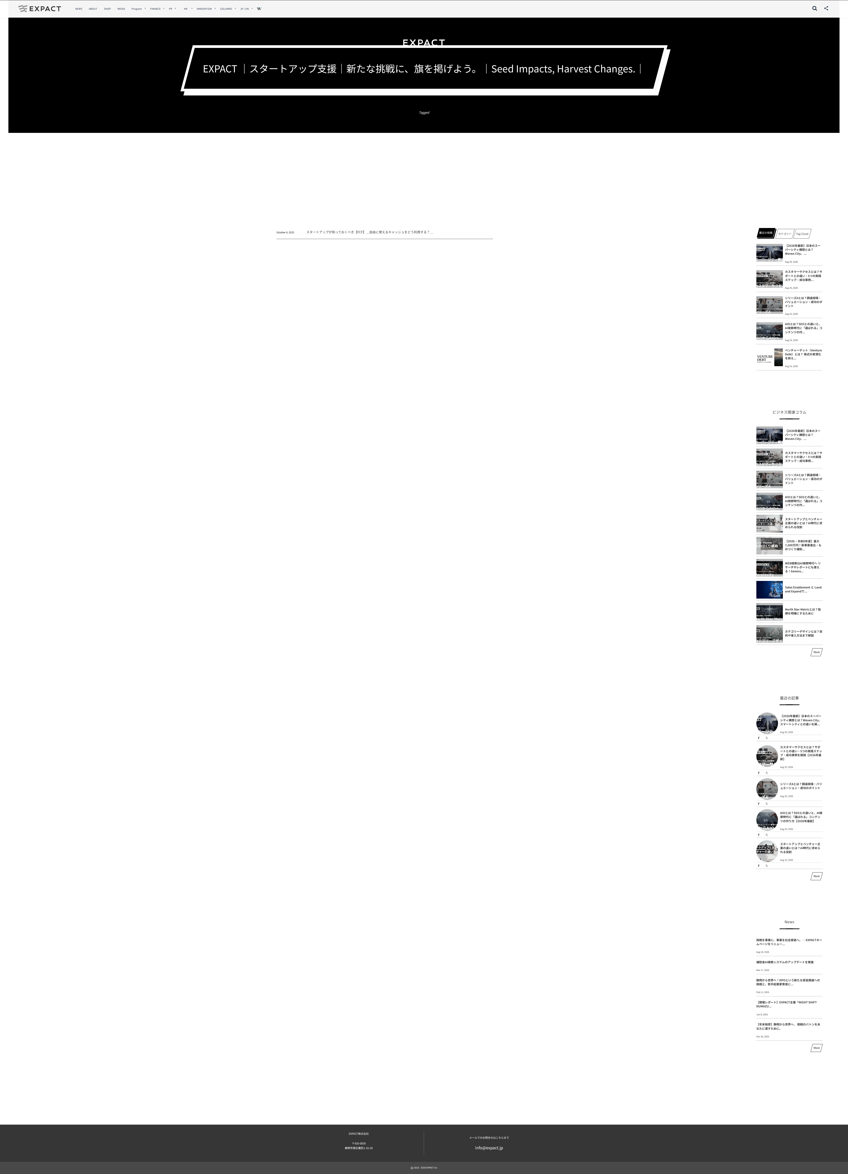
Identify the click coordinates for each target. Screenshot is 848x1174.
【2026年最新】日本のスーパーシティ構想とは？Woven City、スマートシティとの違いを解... (801, 720)
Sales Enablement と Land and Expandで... (803, 589)
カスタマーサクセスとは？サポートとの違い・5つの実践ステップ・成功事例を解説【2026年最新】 (801, 753)
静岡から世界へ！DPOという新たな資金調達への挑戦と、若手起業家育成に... (788, 982)
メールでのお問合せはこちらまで (489, 1138)
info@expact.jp (489, 1148)
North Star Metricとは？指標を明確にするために (803, 611)
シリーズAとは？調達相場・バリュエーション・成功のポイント (803, 302)
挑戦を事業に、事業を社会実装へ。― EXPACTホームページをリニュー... (789, 942)
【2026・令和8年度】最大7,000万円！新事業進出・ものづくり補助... (803, 545)
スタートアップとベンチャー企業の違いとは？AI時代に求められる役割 (803, 523)
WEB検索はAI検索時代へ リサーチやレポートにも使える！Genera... (803, 567)
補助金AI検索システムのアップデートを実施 (785, 962)
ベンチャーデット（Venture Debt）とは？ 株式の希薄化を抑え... (803, 354)
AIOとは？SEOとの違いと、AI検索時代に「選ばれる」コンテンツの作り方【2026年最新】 (801, 817)
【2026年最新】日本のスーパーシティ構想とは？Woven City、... (803, 249)
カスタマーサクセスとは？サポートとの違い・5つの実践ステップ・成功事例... (803, 275)
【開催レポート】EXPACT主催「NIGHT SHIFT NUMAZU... (786, 1004)
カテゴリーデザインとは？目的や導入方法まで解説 (803, 633)
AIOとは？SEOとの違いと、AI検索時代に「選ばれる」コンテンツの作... (803, 328)
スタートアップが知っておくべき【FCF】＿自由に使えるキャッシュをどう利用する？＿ (369, 232)
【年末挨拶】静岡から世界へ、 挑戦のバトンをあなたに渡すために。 (788, 1026)
